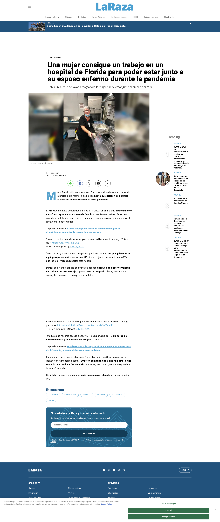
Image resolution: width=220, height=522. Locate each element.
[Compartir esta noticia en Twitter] (89, 183)
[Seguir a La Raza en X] (108, 470)
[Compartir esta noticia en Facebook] (80, 183)
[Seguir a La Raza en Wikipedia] (124, 470)
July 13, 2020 (83, 329)
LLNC (136, 17)
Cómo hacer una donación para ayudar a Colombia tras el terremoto (86, 25)
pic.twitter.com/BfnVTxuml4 (98, 325)
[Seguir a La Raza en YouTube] (113, 470)
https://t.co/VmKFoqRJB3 (66, 242)
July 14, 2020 (77, 246)
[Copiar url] (108, 183)
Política (177, 195)
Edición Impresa (154, 493)
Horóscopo (152, 488)
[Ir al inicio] (39, 470)
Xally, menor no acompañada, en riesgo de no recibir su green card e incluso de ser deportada (181, 183)
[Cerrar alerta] (190, 24)
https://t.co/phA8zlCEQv (70, 325)
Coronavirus (70, 395)
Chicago (68, 17)
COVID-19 (87, 395)
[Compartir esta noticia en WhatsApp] (70, 183)
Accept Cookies (168, 517)
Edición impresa (151, 17)
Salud (51, 400)
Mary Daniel (117, 395)
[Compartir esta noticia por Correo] (98, 183)
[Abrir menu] (29, 7)
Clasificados (169, 17)
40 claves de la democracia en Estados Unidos (181, 200)
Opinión (71, 493)
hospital (101, 395)
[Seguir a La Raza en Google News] (119, 470)
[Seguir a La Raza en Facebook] (103, 470)
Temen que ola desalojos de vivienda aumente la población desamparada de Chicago (181, 226)
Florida (58, 57)
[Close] (216, 509)
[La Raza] (114, 6)
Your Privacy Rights (168, 504)
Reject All (168, 510)
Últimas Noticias (74, 488)
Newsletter (112, 488)
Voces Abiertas (98, 17)
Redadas (82, 17)
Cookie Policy (106, 504)
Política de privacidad (93, 440)
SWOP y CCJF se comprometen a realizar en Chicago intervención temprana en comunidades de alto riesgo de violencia (181, 157)
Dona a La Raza (52, 17)
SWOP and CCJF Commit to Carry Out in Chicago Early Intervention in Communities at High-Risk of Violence (181, 249)
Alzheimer (53, 395)
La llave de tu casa (119, 17)
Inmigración (33, 493)
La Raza (50, 57)
